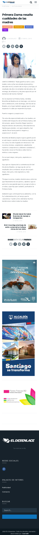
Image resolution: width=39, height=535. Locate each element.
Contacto (6, 492)
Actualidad (7, 27)
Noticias (29, 27)
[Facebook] (4, 469)
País (5, 30)
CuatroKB (25, 533)
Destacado (19, 27)
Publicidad (6, 487)
